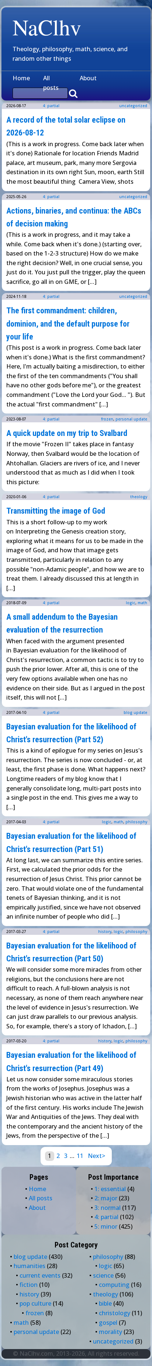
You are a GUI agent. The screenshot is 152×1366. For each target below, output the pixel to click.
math (142, 602)
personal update (131, 419)
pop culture (35, 1303)
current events (40, 1275)
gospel (108, 1323)
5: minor (105, 1226)
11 (80, 1156)
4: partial (51, 105)
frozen (107, 419)
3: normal (107, 1208)
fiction (29, 1285)
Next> (96, 1156)
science (103, 1275)
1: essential (110, 1189)
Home (21, 78)
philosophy (136, 821)
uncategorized (133, 105)
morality (110, 1332)
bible (105, 1303)
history (104, 931)
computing (114, 1285)
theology (138, 496)
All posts (51, 83)
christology (114, 1313)
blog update (135, 712)
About (88, 78)
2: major (105, 1198)
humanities (29, 1266)
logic (130, 602)
